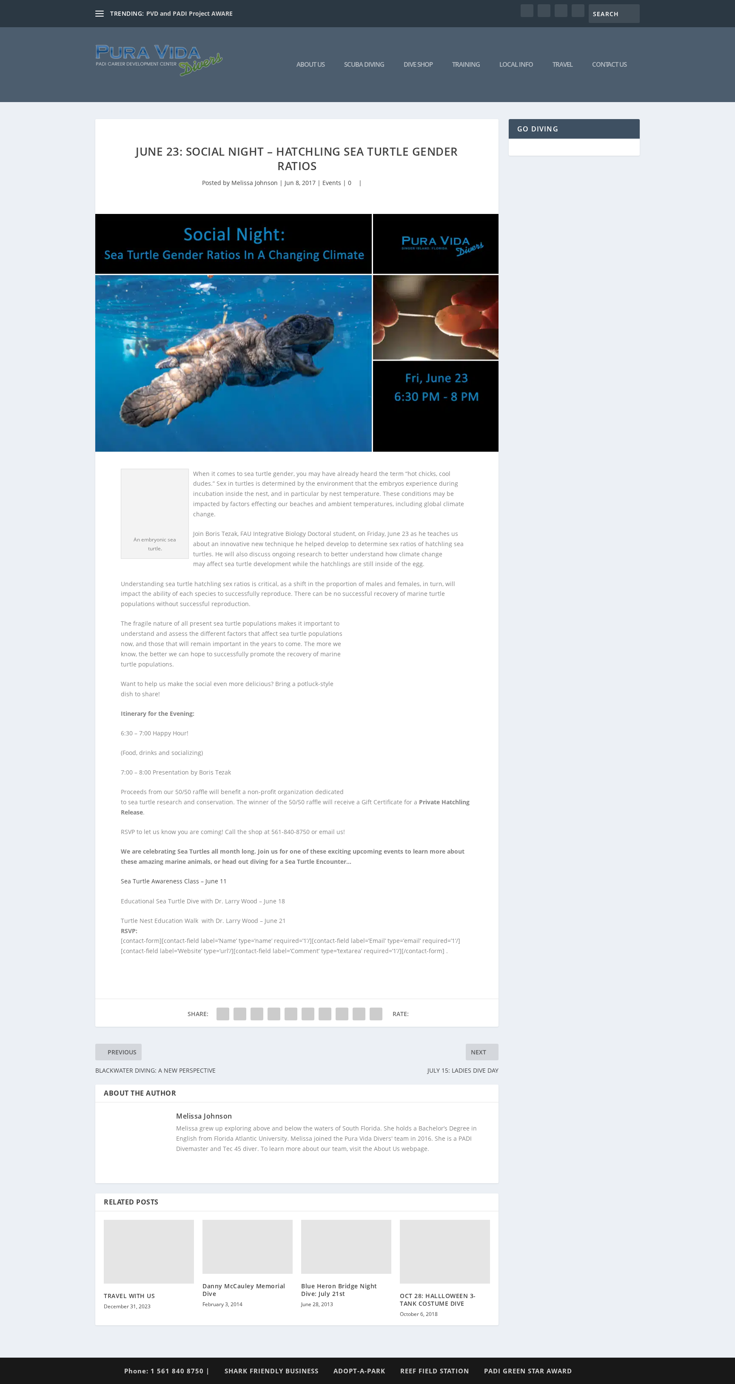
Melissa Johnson (254, 183)
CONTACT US (609, 64)
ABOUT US (310, 64)
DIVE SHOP (418, 64)
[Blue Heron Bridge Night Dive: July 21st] (346, 1247)
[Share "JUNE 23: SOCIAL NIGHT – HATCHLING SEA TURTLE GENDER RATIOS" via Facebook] (222, 1013)
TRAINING (466, 64)
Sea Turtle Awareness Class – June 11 (174, 881)
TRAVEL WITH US (129, 1296)
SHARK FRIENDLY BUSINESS (272, 1371)
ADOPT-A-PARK (359, 1371)
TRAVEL (563, 64)
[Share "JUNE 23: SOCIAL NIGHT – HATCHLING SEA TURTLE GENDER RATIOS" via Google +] (256, 1013)
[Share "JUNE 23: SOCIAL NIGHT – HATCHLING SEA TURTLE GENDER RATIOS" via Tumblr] (273, 1013)
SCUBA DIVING (364, 64)
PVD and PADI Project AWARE (189, 13)
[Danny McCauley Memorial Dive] (247, 1247)
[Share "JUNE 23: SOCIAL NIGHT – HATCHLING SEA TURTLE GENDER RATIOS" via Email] (359, 1013)
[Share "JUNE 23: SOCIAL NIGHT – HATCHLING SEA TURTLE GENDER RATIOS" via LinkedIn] (307, 1013)
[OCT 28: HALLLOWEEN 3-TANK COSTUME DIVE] (445, 1252)
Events (331, 183)
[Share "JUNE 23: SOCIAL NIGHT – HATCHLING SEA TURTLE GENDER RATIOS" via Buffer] (324, 1013)
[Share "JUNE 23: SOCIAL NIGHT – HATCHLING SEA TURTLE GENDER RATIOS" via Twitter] (239, 1013)
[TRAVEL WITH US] (149, 1252)
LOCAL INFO (516, 64)
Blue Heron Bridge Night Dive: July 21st (339, 1290)
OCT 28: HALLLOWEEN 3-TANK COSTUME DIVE (438, 1299)
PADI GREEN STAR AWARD (528, 1371)
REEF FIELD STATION (434, 1371)
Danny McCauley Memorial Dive (243, 1290)
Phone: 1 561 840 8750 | (167, 1371)
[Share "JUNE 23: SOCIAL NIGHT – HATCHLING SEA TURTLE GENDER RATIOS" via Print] (376, 1013)
